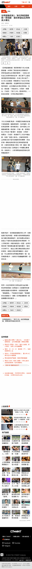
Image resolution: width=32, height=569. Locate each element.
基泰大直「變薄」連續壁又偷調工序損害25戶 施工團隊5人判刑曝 (6, 495)
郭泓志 (18, 29)
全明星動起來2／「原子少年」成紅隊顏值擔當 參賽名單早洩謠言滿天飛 (15, 320)
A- (7, 63)
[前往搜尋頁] (29, 2)
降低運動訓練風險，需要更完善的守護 (26, 506)
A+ (3, 63)
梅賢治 (4, 36)
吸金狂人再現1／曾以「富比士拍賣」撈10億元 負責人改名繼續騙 (17, 345)
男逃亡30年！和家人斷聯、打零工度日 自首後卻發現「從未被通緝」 (17, 361)
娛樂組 (7, 23)
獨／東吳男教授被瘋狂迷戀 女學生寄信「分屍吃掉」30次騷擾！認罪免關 (16, 516)
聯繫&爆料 (16, 536)
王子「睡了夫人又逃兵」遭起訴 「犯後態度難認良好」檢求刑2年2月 (16, 484)
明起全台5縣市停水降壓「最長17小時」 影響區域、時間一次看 (26, 474)
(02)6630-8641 (20, 373)
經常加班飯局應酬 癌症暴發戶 (26, 463)
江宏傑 (25, 29)
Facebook (7, 543)
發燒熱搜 (7, 539)
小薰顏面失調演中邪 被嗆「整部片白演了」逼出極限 (26, 452)
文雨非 (25, 33)
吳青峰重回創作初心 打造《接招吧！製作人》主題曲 (26, 495)
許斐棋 (11, 33)
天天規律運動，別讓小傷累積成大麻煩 (16, 452)
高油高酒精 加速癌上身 (26, 484)
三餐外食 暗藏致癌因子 (12, 365)
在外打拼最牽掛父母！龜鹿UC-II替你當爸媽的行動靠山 (16, 474)
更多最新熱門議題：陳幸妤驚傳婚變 (16, 358)
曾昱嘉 (18, 33)
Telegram (7, 545)
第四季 (11, 29)
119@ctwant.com (17, 375)
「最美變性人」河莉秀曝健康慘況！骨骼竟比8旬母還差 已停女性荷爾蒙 (6, 452)
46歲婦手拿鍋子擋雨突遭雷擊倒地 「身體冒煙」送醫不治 (16, 442)
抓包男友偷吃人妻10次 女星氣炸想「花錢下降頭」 (6, 484)
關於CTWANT (6, 536)
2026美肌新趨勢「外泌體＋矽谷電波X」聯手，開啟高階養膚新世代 (6, 506)
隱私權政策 (5, 565)
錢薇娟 (4, 33)
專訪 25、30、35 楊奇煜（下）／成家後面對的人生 (18, 350)
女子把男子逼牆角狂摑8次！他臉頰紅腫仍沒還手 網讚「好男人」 (6, 516)
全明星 (4, 29)
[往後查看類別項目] (28, 6)
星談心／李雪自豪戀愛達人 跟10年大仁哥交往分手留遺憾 (17, 354)
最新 (9, 6)
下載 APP (24, 2)
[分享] (1, 554)
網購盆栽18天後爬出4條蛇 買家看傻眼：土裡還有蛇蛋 (26, 516)
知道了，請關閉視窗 (26, 560)
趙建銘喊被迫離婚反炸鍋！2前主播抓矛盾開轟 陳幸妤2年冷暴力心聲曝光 (6, 442)
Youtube (17, 543)
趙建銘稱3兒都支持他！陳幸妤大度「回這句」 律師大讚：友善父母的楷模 (16, 506)
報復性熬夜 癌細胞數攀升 (26, 442)
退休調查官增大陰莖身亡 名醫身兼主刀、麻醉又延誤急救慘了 (16, 463)
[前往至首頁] (6, 2)
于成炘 (11, 36)
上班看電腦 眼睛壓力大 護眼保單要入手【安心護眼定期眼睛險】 (6, 463)
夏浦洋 (18, 36)
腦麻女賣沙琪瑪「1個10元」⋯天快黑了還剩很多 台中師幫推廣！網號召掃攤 (17, 341)
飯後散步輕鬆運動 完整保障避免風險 (16, 495)
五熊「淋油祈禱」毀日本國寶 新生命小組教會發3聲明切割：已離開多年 (6, 474)
